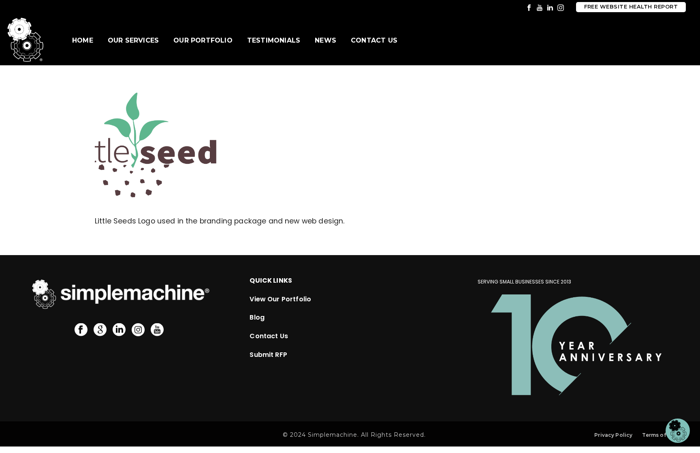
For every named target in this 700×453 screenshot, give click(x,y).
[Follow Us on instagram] (138, 330)
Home (82, 40)
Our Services (133, 40)
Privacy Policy (613, 435)
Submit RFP (268, 354)
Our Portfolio (203, 40)
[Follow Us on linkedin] (119, 330)
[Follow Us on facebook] (81, 330)
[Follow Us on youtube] (157, 330)
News (325, 40)
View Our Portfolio (280, 299)
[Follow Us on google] (100, 330)
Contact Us (374, 40)
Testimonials (273, 40)
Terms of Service (664, 435)
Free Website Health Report (631, 7)
